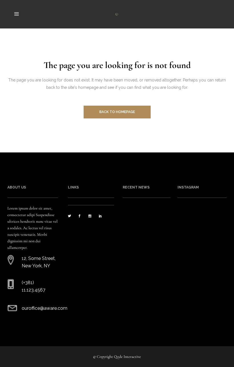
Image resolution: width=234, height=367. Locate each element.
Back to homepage (117, 112)
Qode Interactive (127, 356)
